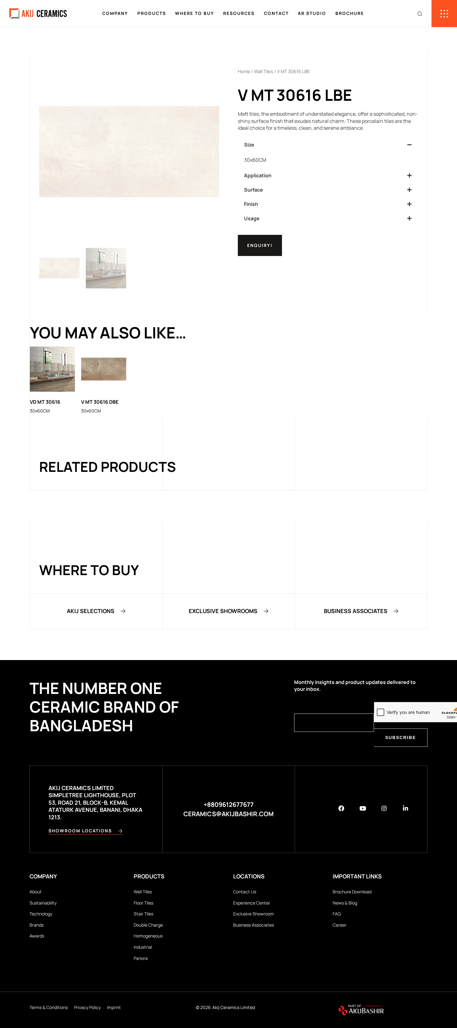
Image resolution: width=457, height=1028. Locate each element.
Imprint (114, 1007)
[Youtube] (363, 808)
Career (339, 925)
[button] (328, 144)
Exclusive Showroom (253, 914)
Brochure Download (352, 892)
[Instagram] (384, 808)
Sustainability (43, 903)
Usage (252, 218)
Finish (251, 204)
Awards (37, 936)
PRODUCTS (151, 13)
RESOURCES (239, 13)
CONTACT (276, 13)
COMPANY (115, 13)
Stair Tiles (143, 914)
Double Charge (148, 925)
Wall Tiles (263, 71)
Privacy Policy (87, 1007)
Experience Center (251, 903)
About (36, 892)
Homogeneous (148, 936)
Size (249, 144)
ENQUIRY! (260, 245)
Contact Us (244, 892)
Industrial (143, 947)
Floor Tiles (143, 903)
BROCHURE (349, 13)
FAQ (337, 914)
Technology (41, 914)
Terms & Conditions (49, 1007)
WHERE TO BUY (194, 13)
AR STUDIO (312, 13)
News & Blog (345, 903)
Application (257, 175)
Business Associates (253, 925)
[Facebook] (341, 808)
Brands (37, 925)
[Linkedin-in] (406, 808)
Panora (141, 958)
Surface (253, 189)
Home (244, 71)
